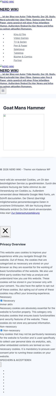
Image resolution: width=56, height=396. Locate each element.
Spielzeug (19, 49)
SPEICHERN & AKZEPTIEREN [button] (15, 360)
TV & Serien (20, 42)
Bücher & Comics (23, 56)
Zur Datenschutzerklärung (25, 213)
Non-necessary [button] (8, 326)
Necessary (9, 300)
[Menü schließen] (0, 364)
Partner (18, 60)
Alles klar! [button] (5, 213)
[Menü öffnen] (3, 91)
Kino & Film (20, 34)
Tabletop (18, 53)
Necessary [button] (6, 297)
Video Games (21, 38)
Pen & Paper (20, 45)
